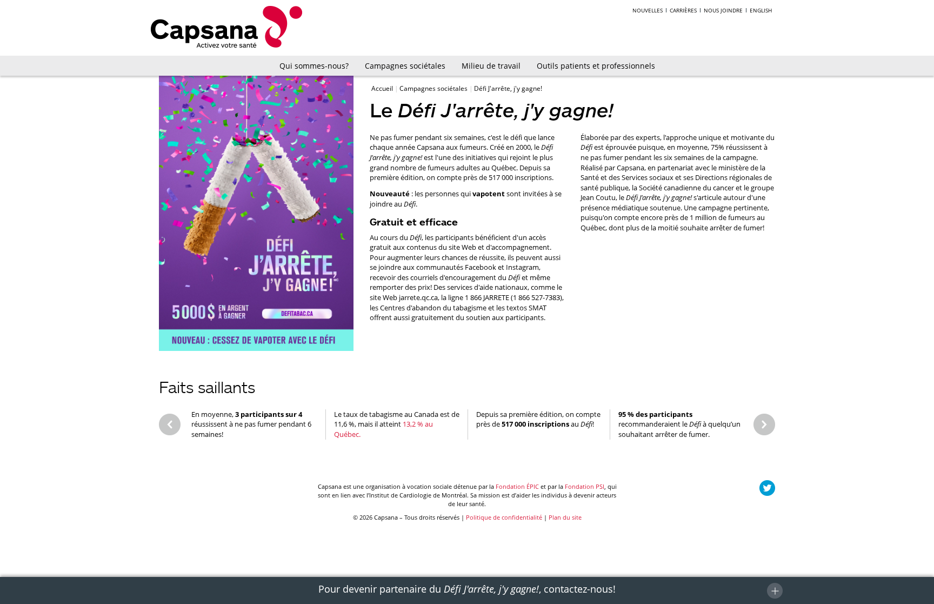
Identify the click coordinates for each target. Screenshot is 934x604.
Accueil (383, 88)
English (761, 10)
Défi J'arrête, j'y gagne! (508, 88)
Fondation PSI (584, 486)
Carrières (683, 10)
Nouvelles (647, 10)
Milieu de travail (491, 66)
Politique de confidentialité (504, 517)
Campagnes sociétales (405, 66)
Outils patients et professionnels (596, 66)
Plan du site (565, 517)
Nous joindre (723, 10)
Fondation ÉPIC (517, 486)
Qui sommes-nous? (314, 66)
